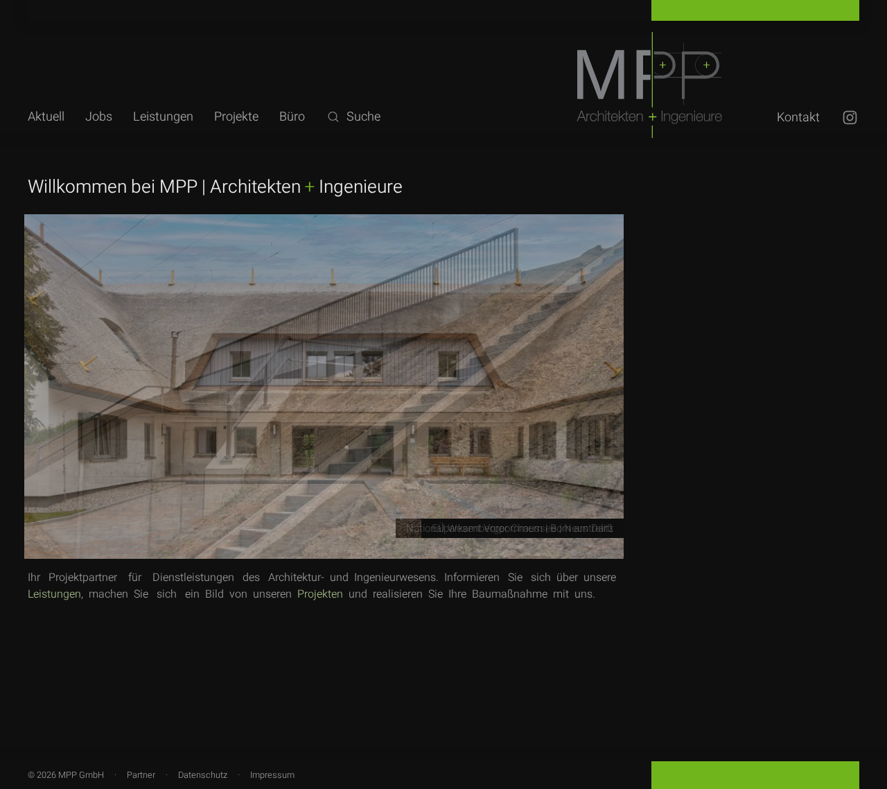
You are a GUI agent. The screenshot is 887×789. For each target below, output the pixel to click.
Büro (292, 116)
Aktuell (46, 116)
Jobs (98, 116)
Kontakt (798, 117)
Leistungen (163, 116)
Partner (141, 775)
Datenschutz (202, 775)
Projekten (320, 594)
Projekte (236, 116)
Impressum (272, 775)
